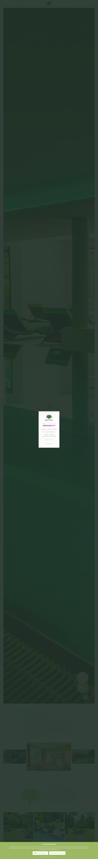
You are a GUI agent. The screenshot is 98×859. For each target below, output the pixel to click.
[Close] (58, 412)
